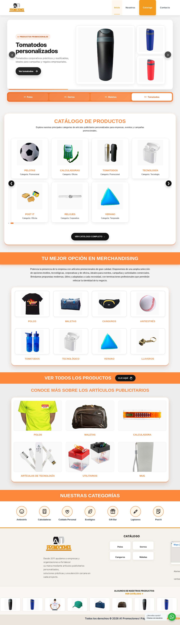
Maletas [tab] (110, 97)
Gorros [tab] (69, 97)
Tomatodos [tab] (151, 97)
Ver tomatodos (28, 71)
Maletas (143, 557)
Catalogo (147, 7)
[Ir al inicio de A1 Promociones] (58, 544)
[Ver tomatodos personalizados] (105, 54)
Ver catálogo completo (88, 236)
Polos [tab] (28, 97)
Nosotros (130, 7)
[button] (8, 223)
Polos (120, 547)
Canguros (120, 557)
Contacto (165, 7)
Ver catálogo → (134, 593)
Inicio (117, 7)
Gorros (143, 547)
